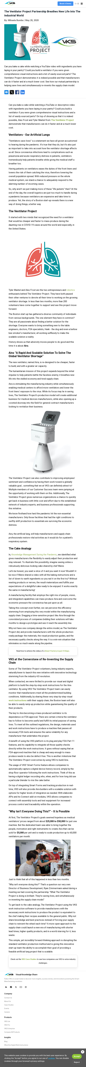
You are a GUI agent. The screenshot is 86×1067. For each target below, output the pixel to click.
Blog (5, 1041)
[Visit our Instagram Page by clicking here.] (26, 987)
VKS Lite (7, 1021)
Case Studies (9, 1005)
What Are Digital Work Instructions (16, 1045)
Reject (77, 1062)
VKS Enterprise (9, 1028)
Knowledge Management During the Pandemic (34, 554)
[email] (6, 92)
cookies (51, 1058)
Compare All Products (12, 1032)
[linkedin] (22, 92)
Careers (7, 1012)
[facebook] (17, 92)
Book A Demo (65, 4)
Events (6, 1008)
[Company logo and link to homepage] (10, 3)
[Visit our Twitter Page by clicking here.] (16, 987)
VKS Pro (7, 1025)
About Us (7, 1001)
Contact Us (8, 998)
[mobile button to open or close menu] (82, 3)
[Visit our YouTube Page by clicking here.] (21, 987)
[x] (11, 92)
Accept (77, 1056)
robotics (70, 290)
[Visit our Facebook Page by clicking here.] (11, 987)
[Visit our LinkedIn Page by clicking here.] (6, 987)
